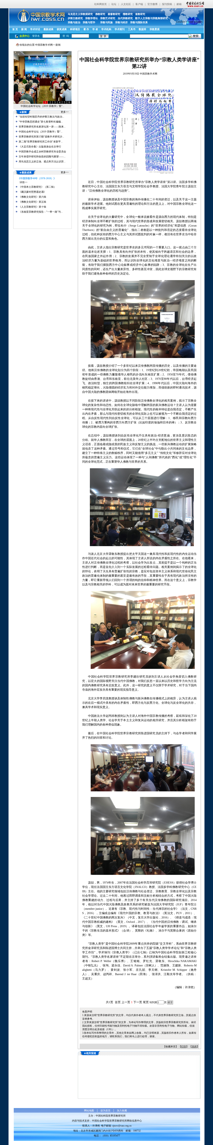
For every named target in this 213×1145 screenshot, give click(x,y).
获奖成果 (62, 29)
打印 (183, 1046)
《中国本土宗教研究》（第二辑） (37, 186)
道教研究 (140, 14)
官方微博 (152, 4)
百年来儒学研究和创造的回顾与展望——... (42, 156)
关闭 (194, 1046)
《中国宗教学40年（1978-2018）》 (37, 178)
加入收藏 (122, 1110)
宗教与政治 (74, 22)
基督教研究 (114, 14)
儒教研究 (128, 14)
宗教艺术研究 (107, 18)
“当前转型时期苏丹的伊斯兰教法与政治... (41, 116)
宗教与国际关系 (139, 22)
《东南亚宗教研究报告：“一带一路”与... (41, 211)
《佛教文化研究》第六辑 (32, 196)
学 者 (95, 29)
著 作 (86, 29)
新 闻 (24, 29)
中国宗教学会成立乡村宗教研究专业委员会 (42, 151)
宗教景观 (155, 29)
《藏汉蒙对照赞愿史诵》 (32, 191)
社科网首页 (100, 4)
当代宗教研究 (125, 18)
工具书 (131, 29)
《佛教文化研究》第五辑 (32, 201)
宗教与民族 (105, 22)
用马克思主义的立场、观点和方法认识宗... (42, 161)
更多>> (65, 111)
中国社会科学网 (194, 4)
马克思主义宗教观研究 (80, 14)
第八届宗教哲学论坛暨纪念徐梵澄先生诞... (42, 106)
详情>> (23, 182)
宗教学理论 (91, 18)
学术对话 (35, 29)
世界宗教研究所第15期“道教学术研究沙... (41, 136)
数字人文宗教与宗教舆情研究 (151, 18)
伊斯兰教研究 (75, 18)
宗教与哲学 (89, 22)
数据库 (142, 29)
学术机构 (106, 29)
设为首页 (105, 1110)
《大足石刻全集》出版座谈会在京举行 (40, 146)
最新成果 (48, 29)
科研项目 (75, 29)
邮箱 (179, 4)
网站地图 (89, 1110)
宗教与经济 (121, 22)
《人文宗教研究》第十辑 (32, 206)
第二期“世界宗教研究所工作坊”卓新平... (41, 141)
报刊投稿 (167, 4)
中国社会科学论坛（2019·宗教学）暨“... (40, 131)
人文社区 (126, 4)
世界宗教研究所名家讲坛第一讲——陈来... (42, 126)
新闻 (58, 44)
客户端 (139, 4)
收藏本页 (171, 1046)
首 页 (15, 29)
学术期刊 (120, 29)
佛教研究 (100, 14)
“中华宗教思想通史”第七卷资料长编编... (41, 121)
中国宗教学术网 (44, 44)
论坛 (113, 4)
